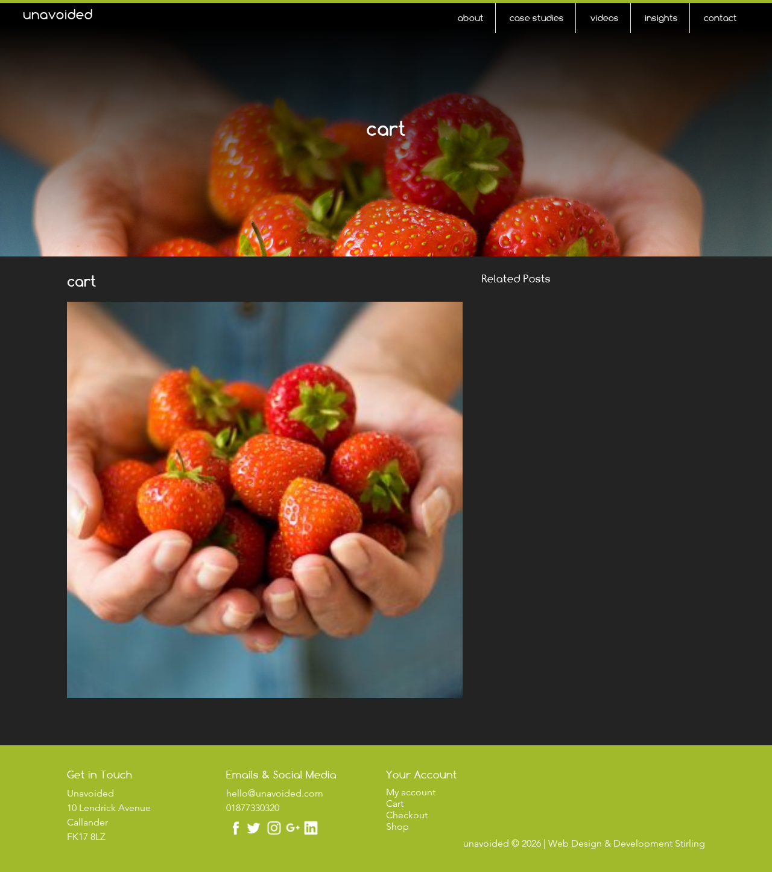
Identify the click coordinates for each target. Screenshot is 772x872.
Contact (720, 18)
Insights (661, 18)
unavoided (58, 14)
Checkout (407, 815)
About (471, 18)
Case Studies (537, 18)
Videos (604, 18)
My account (410, 792)
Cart (394, 803)
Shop (397, 826)
